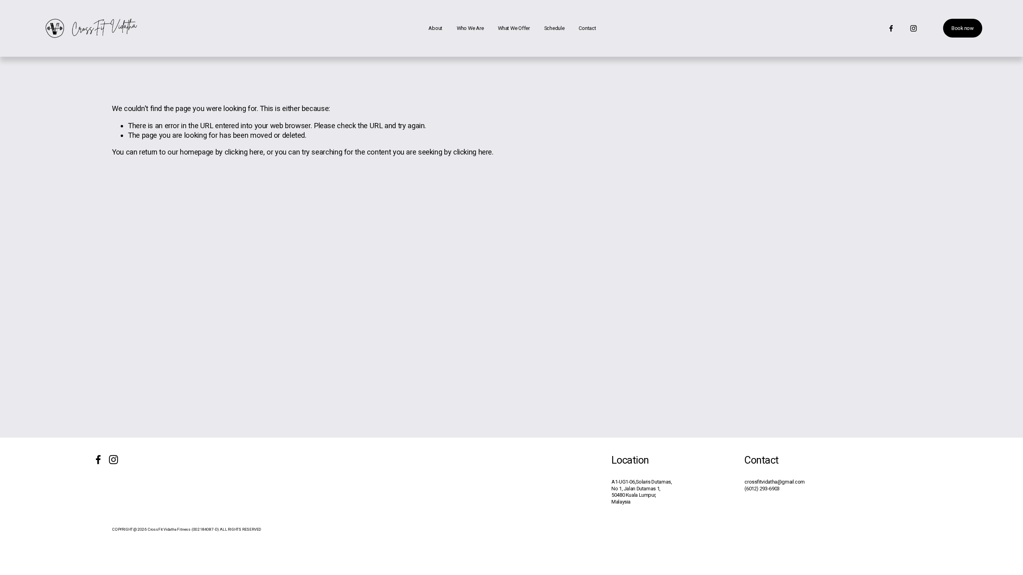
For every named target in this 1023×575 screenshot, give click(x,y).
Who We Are (470, 28)
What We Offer (514, 28)
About (435, 28)
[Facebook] (891, 28)
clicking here (244, 152)
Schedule (554, 28)
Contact (587, 28)
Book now (962, 28)
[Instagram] (914, 28)
